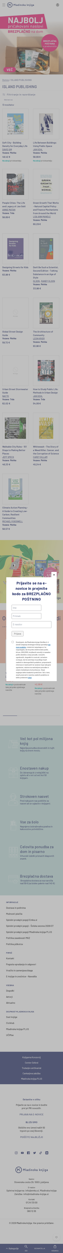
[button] (54, 574)
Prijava (17, 633)
